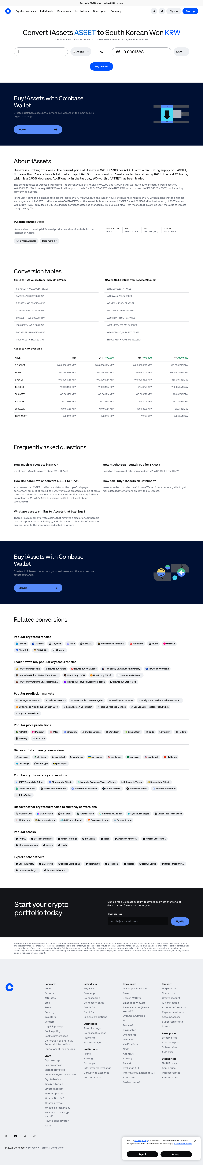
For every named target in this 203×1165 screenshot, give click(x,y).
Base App (89, 993)
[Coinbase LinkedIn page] (15, 1136)
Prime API (129, 1077)
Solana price (169, 1047)
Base (126, 993)
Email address (114, 914)
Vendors (50, 1021)
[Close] (195, 1141)
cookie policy (141, 1140)
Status (166, 1026)
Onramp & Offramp (134, 1015)
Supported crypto (172, 1021)
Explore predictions (95, 1016)
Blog (47, 1002)
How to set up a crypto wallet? (58, 1114)
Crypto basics (53, 1079)
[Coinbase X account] (6, 1136)
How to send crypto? (57, 1120)
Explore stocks (53, 1065)
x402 (126, 1020)
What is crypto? (54, 1103)
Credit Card (90, 1007)
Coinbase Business (95, 1032)
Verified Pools (92, 1077)
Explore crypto (53, 1060)
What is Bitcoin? (54, 1098)
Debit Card (90, 1012)
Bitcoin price (169, 1037)
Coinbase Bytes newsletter (61, 1074)
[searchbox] (181, 51)
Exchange (89, 1063)
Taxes (48, 1125)
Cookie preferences (56, 1035)
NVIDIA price (169, 1063)
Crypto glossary (54, 1088)
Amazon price (170, 1077)
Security (50, 1012)
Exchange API (131, 1067)
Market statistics (55, 1069)
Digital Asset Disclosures (60, 1049)
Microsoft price (171, 1072)
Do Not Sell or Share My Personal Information (59, 1042)
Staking (88, 1058)
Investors (50, 1016)
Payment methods (173, 1012)
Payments (90, 1037)
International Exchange (97, 1067)
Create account (171, 997)
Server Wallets (132, 997)
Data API (128, 1039)
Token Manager (93, 1042)
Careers (49, 993)
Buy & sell (90, 988)
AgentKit (128, 1053)
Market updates (54, 1093)
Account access (171, 1016)
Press (48, 1007)
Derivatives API (132, 1082)
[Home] (8, 11)
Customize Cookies (183, 1143)
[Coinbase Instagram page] (25, 1136)
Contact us (168, 993)
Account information (174, 1007)
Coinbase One (92, 997)
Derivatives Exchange (96, 1072)
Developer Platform (135, 988)
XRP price (168, 1051)
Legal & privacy (54, 1026)
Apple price (169, 1067)
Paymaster (129, 1030)
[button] (46, 11)
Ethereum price (171, 1042)
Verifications (130, 1044)
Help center (169, 988)
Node (126, 1049)
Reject (142, 1154)
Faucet (127, 1063)
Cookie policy (53, 1031)
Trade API (128, 1025)
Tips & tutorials (54, 1084)
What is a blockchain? (57, 1107)
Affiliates (50, 997)
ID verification (170, 1002)
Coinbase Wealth (94, 1002)
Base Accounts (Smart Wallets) (136, 1009)
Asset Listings (92, 1028)
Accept (176, 1154)
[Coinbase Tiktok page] (34, 1136)
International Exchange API (139, 1072)
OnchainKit (129, 1034)
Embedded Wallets (134, 1002)
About (48, 988)
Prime (87, 1053)
